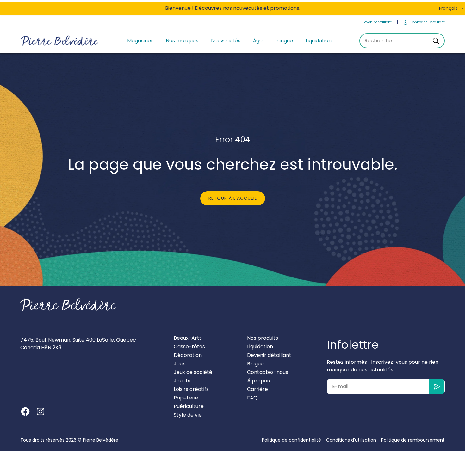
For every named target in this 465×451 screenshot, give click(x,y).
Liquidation (319, 40)
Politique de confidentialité (291, 440)
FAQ (252, 397)
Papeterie (186, 397)
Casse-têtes (189, 346)
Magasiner (140, 40)
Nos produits (262, 338)
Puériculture (189, 406)
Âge (258, 40)
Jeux (179, 363)
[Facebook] (25, 411)
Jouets (182, 380)
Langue (284, 40)
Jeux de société (193, 372)
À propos (258, 380)
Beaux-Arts (188, 338)
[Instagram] (40, 411)
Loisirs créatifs (191, 389)
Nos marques (182, 40)
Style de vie (188, 415)
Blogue (255, 363)
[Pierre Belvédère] (59, 41)
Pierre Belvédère (100, 440)
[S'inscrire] (437, 386)
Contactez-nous (267, 372)
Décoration (188, 355)
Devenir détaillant (377, 22)
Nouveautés (225, 40)
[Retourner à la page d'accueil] (68, 304)
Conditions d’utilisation (351, 440)
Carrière (257, 389)
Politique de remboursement (413, 440)
